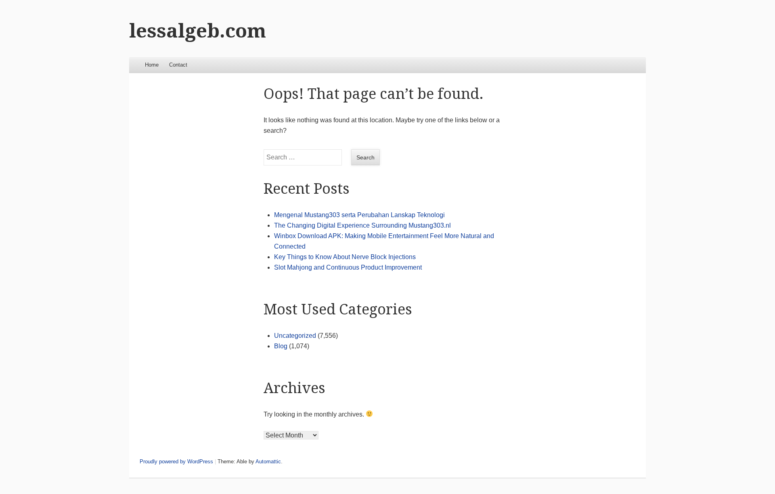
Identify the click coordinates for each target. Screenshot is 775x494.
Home (152, 65)
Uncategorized (295, 335)
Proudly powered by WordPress (176, 461)
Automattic (268, 461)
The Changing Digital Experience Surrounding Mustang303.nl (362, 225)
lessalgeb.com (197, 30)
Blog (280, 346)
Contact (178, 65)
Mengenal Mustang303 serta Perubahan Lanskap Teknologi (359, 214)
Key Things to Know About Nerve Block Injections (345, 256)
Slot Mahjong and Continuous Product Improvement (348, 267)
